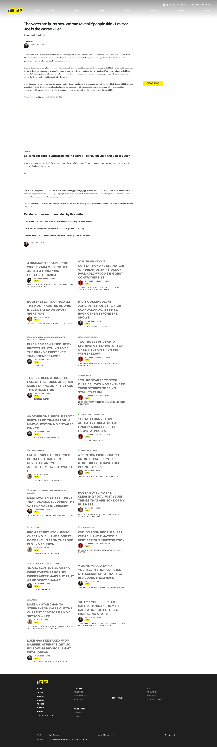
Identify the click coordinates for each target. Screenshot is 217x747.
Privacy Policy (80, 696)
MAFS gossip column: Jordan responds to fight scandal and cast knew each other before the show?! (100, 309)
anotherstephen (41, 278)
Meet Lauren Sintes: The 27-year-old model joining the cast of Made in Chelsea (50, 501)
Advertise (200, 4)
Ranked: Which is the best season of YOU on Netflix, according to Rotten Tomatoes (57, 236)
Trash (76, 10)
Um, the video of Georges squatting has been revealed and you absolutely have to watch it (49, 462)
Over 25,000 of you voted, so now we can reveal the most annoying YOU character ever (58, 222)
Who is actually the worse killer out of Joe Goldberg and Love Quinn (50, 58)
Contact (191, 4)
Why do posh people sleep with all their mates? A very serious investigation (101, 536)
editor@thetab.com (105, 735)
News (51, 10)
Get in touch (117, 698)
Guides (207, 10)
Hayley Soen (35, 44)
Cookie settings (154, 700)
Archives (78, 700)
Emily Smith (38, 317)
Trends (154, 10)
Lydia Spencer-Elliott (94, 281)
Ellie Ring (38, 474)
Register (78, 713)
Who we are (181, 4)
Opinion (180, 10)
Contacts (151, 696)
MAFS (99, 321)
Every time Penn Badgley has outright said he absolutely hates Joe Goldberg (54, 229)
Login (76, 716)
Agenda (128, 10)
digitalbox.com (54, 735)
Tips (208, 4)
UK (36, 281)
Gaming (102, 10)
